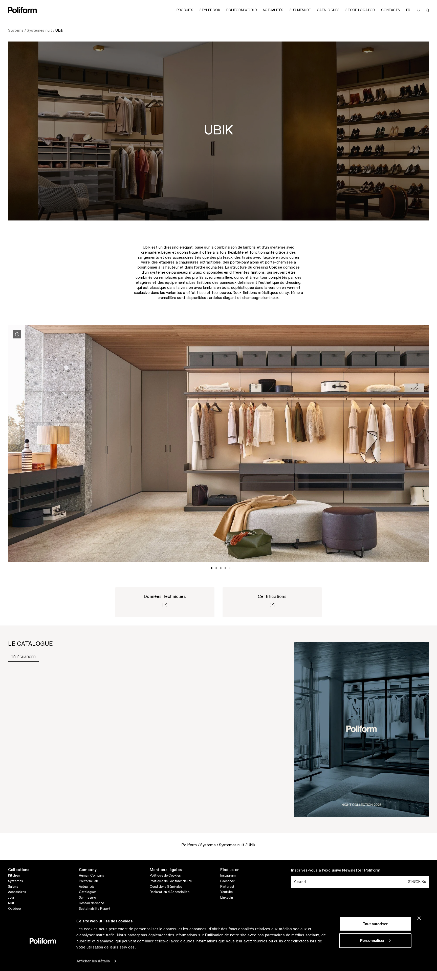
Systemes (15, 881)
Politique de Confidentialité (171, 881)
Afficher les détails (93, 961)
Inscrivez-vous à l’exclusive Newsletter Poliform (335, 870)
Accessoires (17, 892)
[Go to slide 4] (225, 568)
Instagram (228, 875)
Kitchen (14, 875)
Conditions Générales (166, 886)
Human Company (91, 875)
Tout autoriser (375, 924)
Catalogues (87, 892)
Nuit (11, 903)
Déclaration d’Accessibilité (169, 892)
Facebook (227, 881)
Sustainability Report (95, 908)
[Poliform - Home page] (22, 10)
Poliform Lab (88, 881)
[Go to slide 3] (221, 568)
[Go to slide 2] (216, 568)
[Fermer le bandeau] (419, 918)
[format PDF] (361, 729)
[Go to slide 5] (229, 568)
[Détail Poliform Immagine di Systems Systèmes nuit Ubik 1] (17, 334)
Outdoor (14, 908)
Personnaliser (372, 940)
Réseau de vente (91, 903)
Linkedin (226, 897)
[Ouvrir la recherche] (427, 10)
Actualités (86, 886)
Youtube (226, 892)
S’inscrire (417, 881)
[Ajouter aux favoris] (418, 10)
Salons (13, 886)
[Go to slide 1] (211, 568)
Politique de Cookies (165, 875)
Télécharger (23, 657)
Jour (11, 897)
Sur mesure (87, 897)
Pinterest (227, 886)
